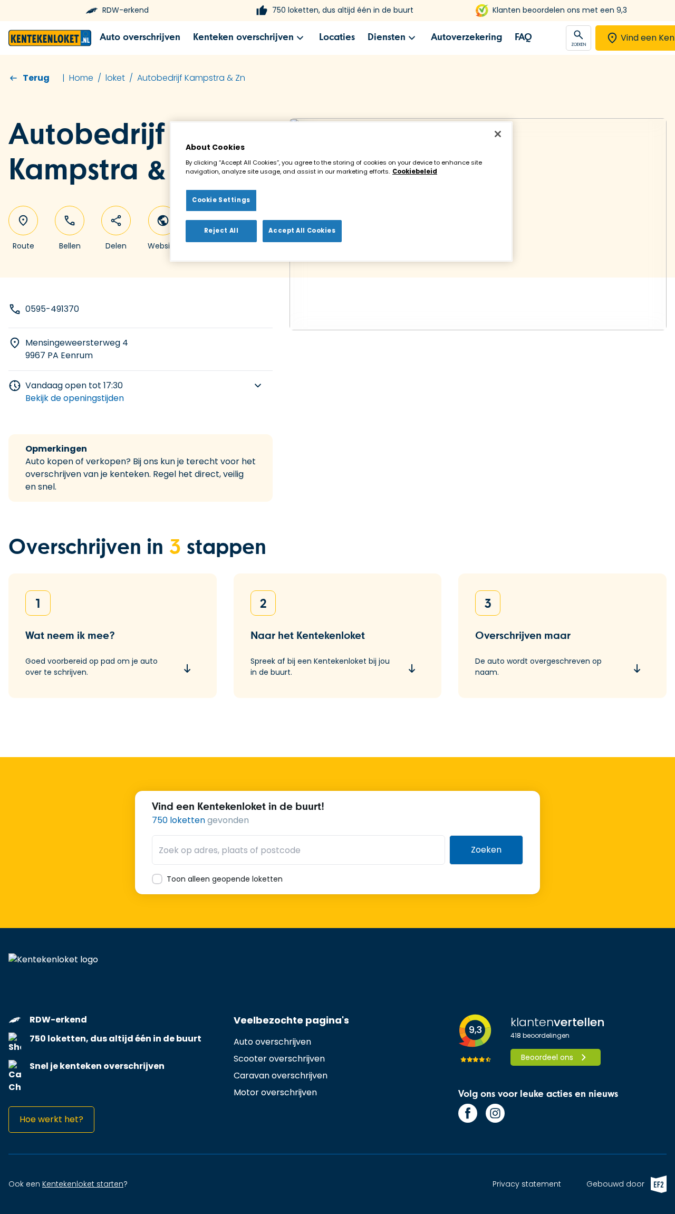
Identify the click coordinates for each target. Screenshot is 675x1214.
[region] (341, 191)
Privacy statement (527, 1184)
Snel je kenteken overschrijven (97, 1066)
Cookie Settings (221, 200)
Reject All (221, 230)
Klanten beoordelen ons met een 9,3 (560, 10)
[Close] (497, 134)
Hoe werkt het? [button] (51, 1119)
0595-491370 (52, 309)
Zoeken (486, 850)
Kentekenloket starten (82, 1184)
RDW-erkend (125, 10)
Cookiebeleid (414, 171)
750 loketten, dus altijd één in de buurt (342, 10)
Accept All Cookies (301, 230)
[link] (140, 37)
